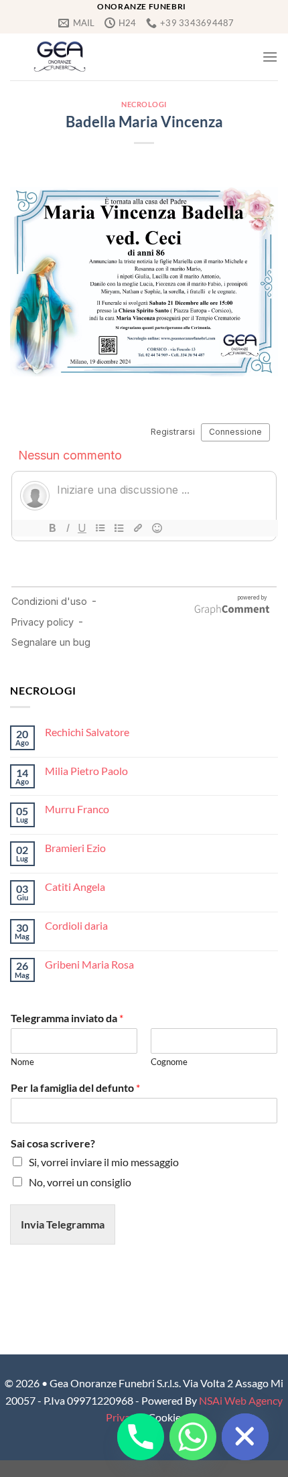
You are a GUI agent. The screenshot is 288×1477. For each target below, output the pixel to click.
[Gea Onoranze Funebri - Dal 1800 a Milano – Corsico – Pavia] (59, 56)
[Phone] (140, 1436)
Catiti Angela (75, 886)
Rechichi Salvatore (87, 731)
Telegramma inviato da (67, 1017)
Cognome (169, 1061)
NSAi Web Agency (241, 1400)
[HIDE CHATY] (245, 1436)
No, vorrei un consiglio (80, 1182)
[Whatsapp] (192, 1436)
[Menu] (270, 56)
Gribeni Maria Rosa (89, 964)
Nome (22, 1061)
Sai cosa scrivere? (53, 1143)
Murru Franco (77, 808)
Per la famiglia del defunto (75, 1087)
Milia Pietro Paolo (86, 770)
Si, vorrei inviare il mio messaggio (104, 1161)
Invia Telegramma (62, 1224)
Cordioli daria (76, 925)
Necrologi (144, 104)
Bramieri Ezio (75, 847)
